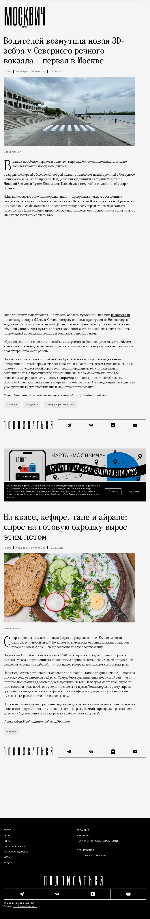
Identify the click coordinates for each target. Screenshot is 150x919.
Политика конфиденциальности (97, 841)
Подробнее (133, 492)
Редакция (83, 830)
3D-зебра (11, 405)
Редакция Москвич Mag (30, 71)
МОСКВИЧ (25, 16)
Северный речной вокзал (60, 405)
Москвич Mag (22, 903)
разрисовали (120, 315)
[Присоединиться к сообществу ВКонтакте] (91, 425)
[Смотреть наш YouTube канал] (135, 425)
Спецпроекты (85, 850)
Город (7, 71)
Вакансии (83, 836)
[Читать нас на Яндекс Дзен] (113, 425)
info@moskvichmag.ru (25, 906)
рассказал (64, 201)
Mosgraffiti (32, 405)
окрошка (11, 731)
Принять (113, 492)
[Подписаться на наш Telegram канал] (69, 425)
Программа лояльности (91, 855)
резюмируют (54, 346)
